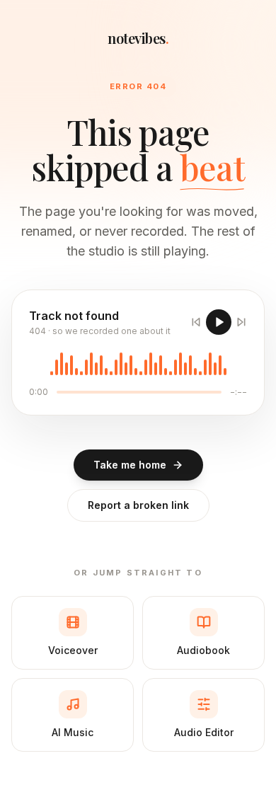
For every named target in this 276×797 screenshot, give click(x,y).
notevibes (138, 37)
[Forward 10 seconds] (241, 322)
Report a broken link (138, 505)
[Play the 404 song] (218, 322)
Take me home (129, 465)
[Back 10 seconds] (196, 322)
